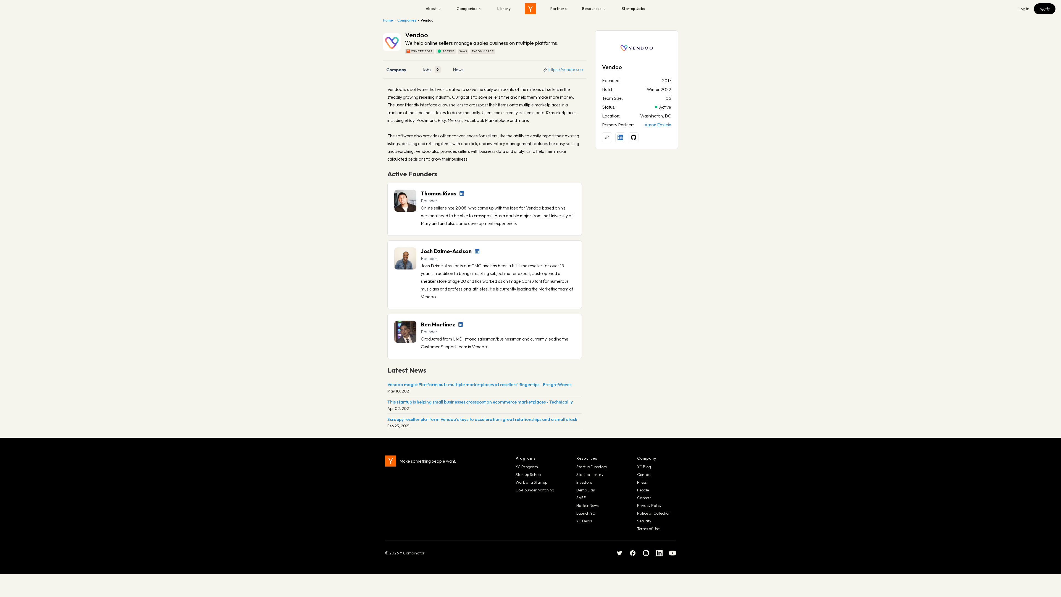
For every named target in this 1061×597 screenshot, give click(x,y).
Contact (644, 474)
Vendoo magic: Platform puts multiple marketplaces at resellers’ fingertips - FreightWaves (479, 384)
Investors (584, 482)
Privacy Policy (649, 505)
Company (396, 69)
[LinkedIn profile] (461, 193)
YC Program (527, 466)
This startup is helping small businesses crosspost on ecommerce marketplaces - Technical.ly (480, 402)
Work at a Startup (531, 482)
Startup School (529, 474)
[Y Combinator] (530, 8)
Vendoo (612, 67)
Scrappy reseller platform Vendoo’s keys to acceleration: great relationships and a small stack (482, 419)
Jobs (426, 69)
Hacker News (587, 505)
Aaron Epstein (657, 124)
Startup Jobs (633, 8)
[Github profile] (634, 137)
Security (644, 521)
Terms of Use (648, 528)
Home (388, 20)
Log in (1024, 8)
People (643, 490)
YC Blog (644, 466)
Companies (467, 8)
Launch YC (585, 513)
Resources (592, 8)
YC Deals (584, 521)
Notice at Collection (654, 513)
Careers (644, 497)
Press (642, 482)
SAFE (581, 497)
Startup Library (589, 474)
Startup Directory (591, 466)
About (431, 8)
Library (504, 8)
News (458, 69)
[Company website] (607, 137)
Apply (1044, 8)
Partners (558, 8)
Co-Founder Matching (535, 490)
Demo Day (585, 490)
